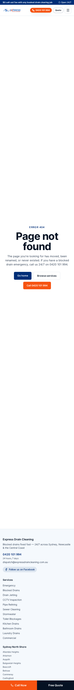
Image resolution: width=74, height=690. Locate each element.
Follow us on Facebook (22, 569)
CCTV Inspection (12, 599)
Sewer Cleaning (11, 609)
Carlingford (8, 678)
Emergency (9, 585)
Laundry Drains (11, 633)
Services (8, 579)
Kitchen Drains (11, 623)
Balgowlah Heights (12, 663)
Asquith (6, 659)
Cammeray (8, 674)
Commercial (9, 637)
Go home (22, 275)
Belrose (6, 670)
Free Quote (55, 685)
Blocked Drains (11, 590)
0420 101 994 (12, 554)
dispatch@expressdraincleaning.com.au (25, 562)
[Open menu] (68, 10)
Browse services (47, 275)
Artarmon (7, 655)
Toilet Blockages (12, 618)
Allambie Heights (11, 652)
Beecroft (7, 667)
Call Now (21, 685)
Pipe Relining (10, 604)
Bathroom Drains (12, 628)
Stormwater (9, 614)
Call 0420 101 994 (37, 285)
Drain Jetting (10, 595)
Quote (58, 10)
